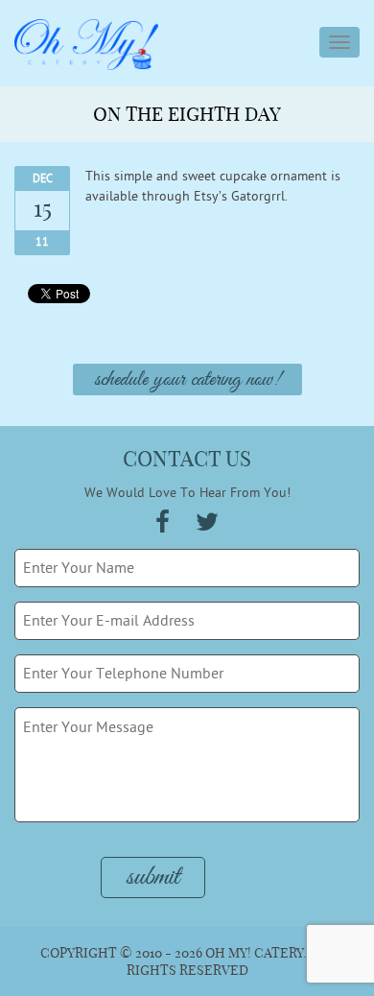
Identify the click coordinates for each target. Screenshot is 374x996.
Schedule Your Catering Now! (187, 380)
